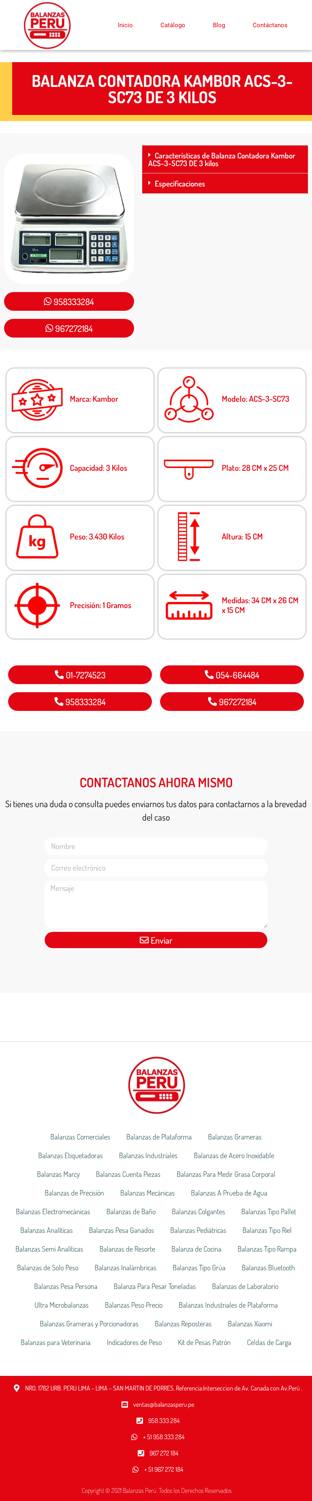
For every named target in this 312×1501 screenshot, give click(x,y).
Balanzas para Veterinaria (56, 1342)
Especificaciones (180, 183)
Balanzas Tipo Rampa (267, 1248)
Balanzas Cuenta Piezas (128, 1174)
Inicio (125, 25)
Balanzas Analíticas (46, 1230)
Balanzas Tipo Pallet (268, 1211)
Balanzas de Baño (131, 1211)
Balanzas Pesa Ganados (121, 1230)
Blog (219, 25)
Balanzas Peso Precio (133, 1304)
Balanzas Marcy (58, 1174)
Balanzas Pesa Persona (66, 1286)
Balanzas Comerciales (80, 1136)
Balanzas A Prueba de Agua (229, 1192)
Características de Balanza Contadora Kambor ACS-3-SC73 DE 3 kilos (221, 159)
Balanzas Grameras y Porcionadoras (89, 1323)
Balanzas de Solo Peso (47, 1267)
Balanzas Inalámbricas (125, 1267)
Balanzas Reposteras (183, 1323)
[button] (225, 159)
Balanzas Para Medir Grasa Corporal (226, 1174)
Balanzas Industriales (148, 1155)
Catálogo (172, 25)
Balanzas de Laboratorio (245, 1286)
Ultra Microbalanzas (62, 1304)
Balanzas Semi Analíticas (49, 1248)
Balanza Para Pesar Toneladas (155, 1286)
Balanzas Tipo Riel (267, 1230)
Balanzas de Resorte (127, 1248)
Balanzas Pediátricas (198, 1230)
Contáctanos (270, 25)
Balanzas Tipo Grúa (199, 1267)
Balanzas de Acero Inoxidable (234, 1155)
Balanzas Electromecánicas (53, 1211)
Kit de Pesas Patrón (204, 1342)
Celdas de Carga (269, 1342)
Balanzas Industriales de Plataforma (228, 1304)
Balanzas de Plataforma (159, 1136)
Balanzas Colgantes (198, 1211)
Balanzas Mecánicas (147, 1192)
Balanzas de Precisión (74, 1192)
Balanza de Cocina (196, 1248)
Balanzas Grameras (235, 1136)
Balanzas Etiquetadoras (70, 1155)
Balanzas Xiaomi (250, 1323)
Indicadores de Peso (134, 1342)
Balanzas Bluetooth (268, 1267)
